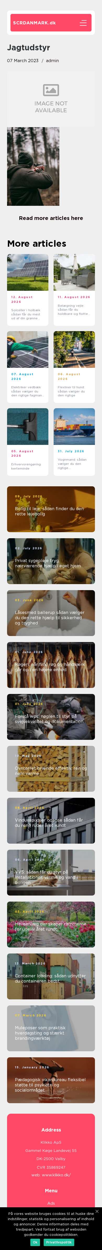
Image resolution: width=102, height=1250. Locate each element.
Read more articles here (51, 218)
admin (52, 60)
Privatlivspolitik (59, 1242)
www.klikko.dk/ (56, 1175)
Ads (51, 1203)
